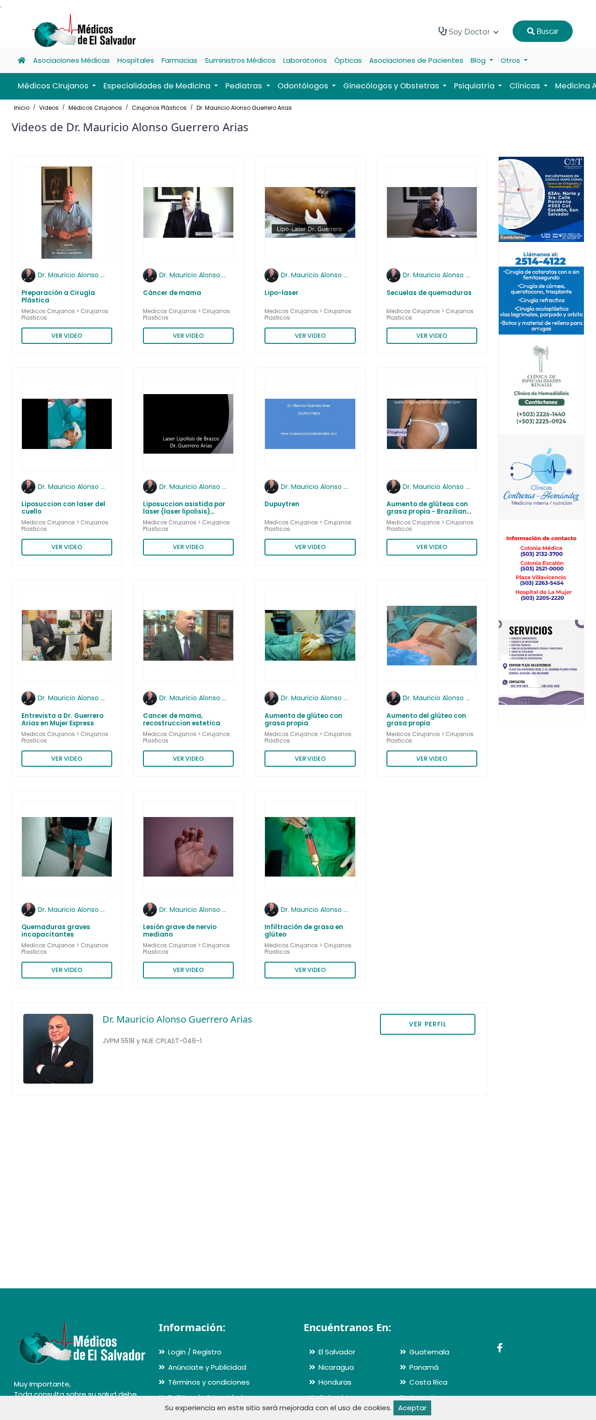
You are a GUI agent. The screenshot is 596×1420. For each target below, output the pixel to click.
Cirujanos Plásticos (159, 108)
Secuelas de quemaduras (429, 292)
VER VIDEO (66, 335)
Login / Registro (195, 1352)
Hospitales (135, 60)
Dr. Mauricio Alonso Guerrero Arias (244, 108)
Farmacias (179, 60)
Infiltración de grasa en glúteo (303, 931)
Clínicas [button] (525, 85)
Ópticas (348, 60)
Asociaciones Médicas (71, 60)
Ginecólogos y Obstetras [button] (392, 85)
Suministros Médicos (240, 60)
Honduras (335, 1382)
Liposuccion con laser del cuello (63, 508)
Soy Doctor (469, 31)
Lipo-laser (281, 292)
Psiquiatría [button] (475, 85)
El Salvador (336, 1352)
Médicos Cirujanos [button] (54, 85)
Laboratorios (305, 60)
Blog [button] (479, 60)
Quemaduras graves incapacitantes (55, 931)
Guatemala (429, 1352)
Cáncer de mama (172, 292)
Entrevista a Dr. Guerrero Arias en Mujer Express (62, 719)
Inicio (21, 108)
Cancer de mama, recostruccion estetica (181, 719)
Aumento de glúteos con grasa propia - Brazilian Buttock (427, 512)
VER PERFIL (428, 1024)
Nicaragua (336, 1367)
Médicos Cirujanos (95, 108)
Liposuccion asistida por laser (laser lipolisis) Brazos (184, 512)
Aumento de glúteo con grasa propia (303, 719)
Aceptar (412, 1408)
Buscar (546, 31)
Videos (49, 108)
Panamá (424, 1367)
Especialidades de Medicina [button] (157, 85)
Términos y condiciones (209, 1382)
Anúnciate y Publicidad (207, 1367)
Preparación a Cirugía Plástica (58, 296)
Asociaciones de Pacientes (416, 60)
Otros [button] (511, 60)
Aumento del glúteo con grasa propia (426, 719)
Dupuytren (281, 504)
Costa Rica (428, 1382)
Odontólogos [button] (304, 85)
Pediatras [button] (244, 85)
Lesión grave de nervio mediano (180, 931)
